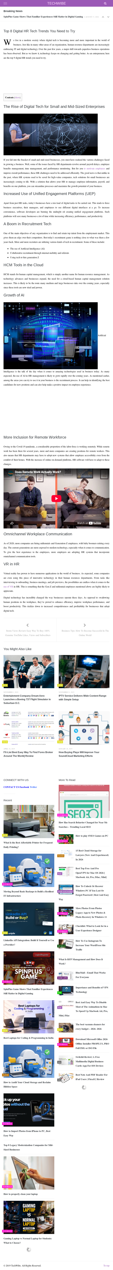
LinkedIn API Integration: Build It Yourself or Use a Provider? (29, 942)
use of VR (8, 586)
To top (106, 1265)
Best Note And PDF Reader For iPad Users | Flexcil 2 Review (92, 1077)
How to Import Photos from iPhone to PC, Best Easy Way (27, 1133)
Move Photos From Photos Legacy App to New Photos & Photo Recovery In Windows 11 (91, 912)
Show (17, 97)
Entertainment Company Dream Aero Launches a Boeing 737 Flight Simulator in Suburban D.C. (27, 699)
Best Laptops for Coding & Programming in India (29, 16)
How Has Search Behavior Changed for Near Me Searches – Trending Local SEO (83, 824)
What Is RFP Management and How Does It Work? (81, 961)
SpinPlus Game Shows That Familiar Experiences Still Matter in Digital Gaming (28, 991)
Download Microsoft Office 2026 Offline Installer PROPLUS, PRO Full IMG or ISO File (92, 1043)
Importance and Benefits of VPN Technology (92, 990)
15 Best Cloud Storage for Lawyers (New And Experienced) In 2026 (92, 855)
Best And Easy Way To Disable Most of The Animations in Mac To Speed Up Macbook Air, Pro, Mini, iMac (83, 1009)
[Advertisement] (56, 68)
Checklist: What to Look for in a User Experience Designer (92, 928)
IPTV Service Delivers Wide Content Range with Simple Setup (82, 698)
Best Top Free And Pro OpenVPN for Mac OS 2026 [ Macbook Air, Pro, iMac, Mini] (91, 873)
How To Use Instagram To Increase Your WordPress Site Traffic (90, 945)
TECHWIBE (56, 3)
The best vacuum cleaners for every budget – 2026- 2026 (90, 1026)
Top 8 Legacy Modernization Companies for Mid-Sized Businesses (28, 1147)
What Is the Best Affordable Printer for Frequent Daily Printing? (28, 845)
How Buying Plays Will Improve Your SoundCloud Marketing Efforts (79, 754)
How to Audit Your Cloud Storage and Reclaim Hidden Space (27, 1084)
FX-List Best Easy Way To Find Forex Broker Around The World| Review (28, 754)
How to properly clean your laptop (21, 1194)
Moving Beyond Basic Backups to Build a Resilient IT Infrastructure (29, 894)
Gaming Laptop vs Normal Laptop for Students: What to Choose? (28, 1241)
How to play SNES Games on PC (92, 835)
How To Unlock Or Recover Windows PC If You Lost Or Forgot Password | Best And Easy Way (84, 892)
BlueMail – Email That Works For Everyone (91, 975)
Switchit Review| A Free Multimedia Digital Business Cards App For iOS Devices (89, 1061)
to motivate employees (94, 168)
